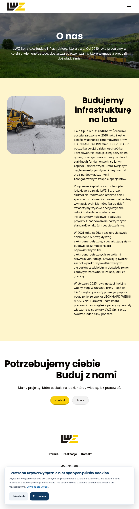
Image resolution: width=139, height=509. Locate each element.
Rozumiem (39, 496)
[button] (128, 6)
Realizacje (70, 454)
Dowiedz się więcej (37, 486)
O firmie (52, 454)
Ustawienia (18, 496)
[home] (16, 7)
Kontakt (60, 400)
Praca (80, 400)
